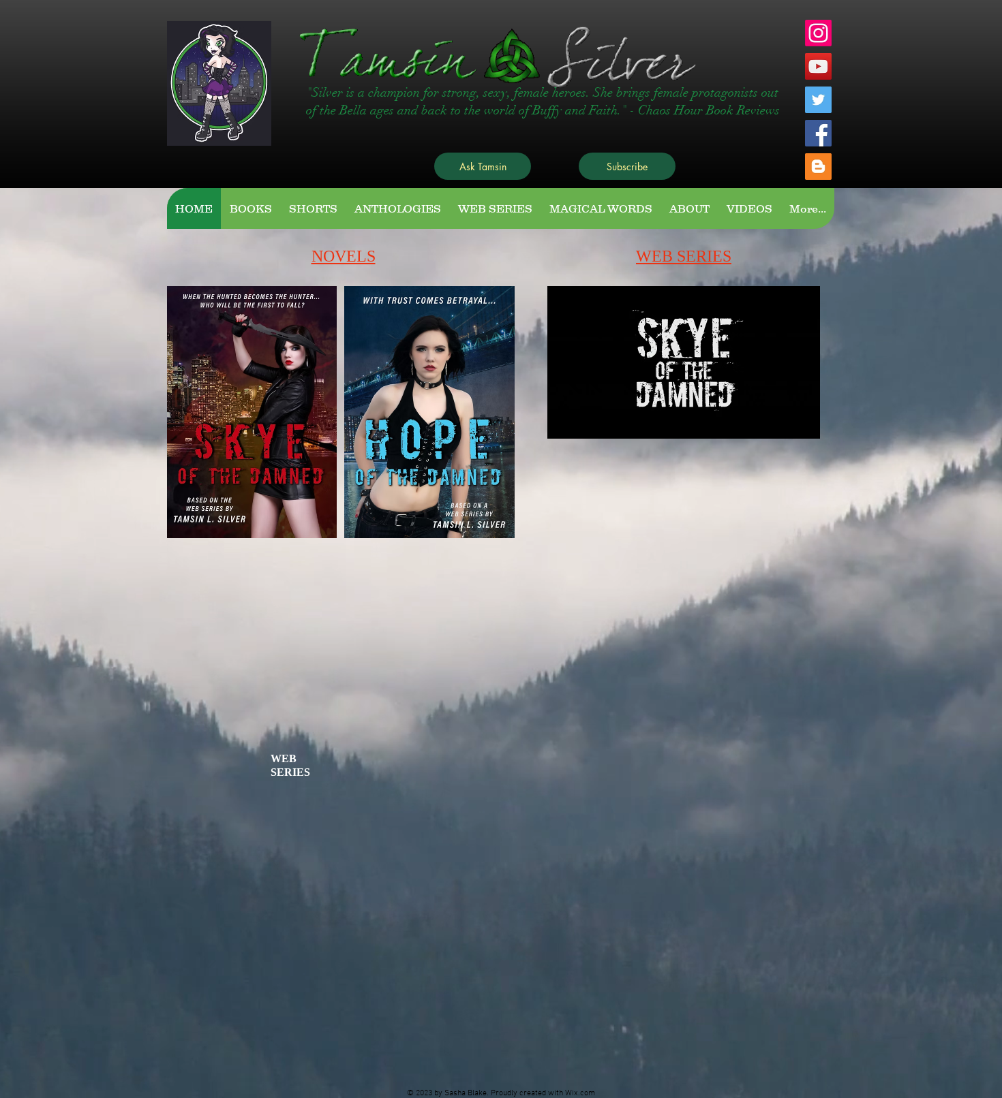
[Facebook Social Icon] (818, 133)
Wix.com (580, 1093)
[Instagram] (818, 33)
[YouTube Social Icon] (818, 66)
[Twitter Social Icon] (818, 100)
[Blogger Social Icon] (818, 166)
